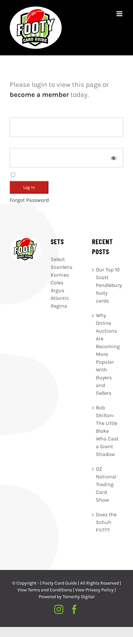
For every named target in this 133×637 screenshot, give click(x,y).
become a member (39, 94)
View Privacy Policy (94, 590)
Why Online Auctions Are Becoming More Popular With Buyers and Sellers (108, 354)
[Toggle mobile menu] (120, 13)
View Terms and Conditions (44, 590)
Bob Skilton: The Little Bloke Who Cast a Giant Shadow (107, 430)
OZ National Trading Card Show (106, 484)
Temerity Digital (79, 596)
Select (58, 259)
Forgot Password (29, 200)
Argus (57, 290)
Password (21, 144)
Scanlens (61, 267)
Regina (59, 306)
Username (22, 113)
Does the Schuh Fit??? (106, 522)
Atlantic (60, 298)
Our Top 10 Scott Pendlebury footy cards (108, 285)
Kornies (60, 275)
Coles (57, 282)
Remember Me (33, 174)
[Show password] (113, 157)
